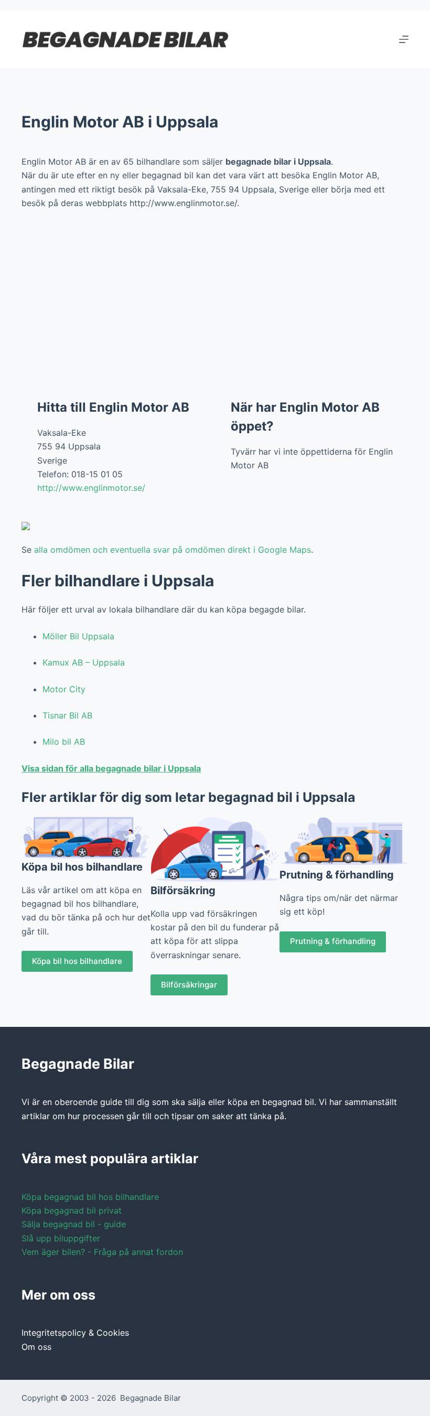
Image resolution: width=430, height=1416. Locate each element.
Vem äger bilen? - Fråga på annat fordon (102, 1252)
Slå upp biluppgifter (61, 1238)
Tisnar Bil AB (67, 715)
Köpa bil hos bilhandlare (77, 961)
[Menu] (403, 39)
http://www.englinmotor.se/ (91, 487)
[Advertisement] (215, 296)
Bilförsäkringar (189, 985)
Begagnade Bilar (150, 1398)
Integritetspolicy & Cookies (75, 1332)
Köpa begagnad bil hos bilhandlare (90, 1197)
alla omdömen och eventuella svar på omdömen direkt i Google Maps (172, 549)
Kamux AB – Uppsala (83, 662)
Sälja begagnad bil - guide (74, 1224)
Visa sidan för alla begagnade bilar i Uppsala (111, 768)
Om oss (36, 1347)
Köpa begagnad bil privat (72, 1210)
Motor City (63, 689)
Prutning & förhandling (332, 941)
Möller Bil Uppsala (78, 636)
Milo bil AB (63, 741)
